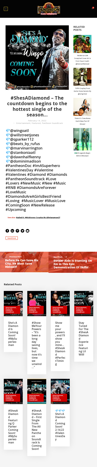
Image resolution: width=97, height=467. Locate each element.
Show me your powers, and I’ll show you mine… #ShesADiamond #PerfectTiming (60, 343)
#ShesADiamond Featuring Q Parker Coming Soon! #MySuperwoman (13, 426)
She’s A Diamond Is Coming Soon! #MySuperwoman (13, 334)
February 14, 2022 (37, 120)
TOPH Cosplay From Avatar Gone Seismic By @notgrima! (82, 91)
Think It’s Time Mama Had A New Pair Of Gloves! (82, 121)
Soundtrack (11, 238)
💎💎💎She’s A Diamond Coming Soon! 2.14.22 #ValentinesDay (60, 425)
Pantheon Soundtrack (52, 123)
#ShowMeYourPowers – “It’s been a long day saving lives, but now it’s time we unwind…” (37, 345)
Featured (36, 123)
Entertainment (23, 123)
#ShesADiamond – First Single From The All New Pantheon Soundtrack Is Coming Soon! (37, 429)
